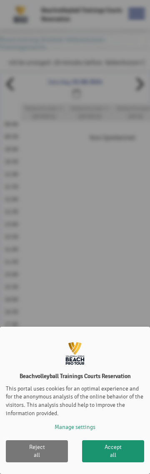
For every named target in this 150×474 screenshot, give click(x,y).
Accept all (113, 451)
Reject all (37, 451)
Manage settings (75, 427)
